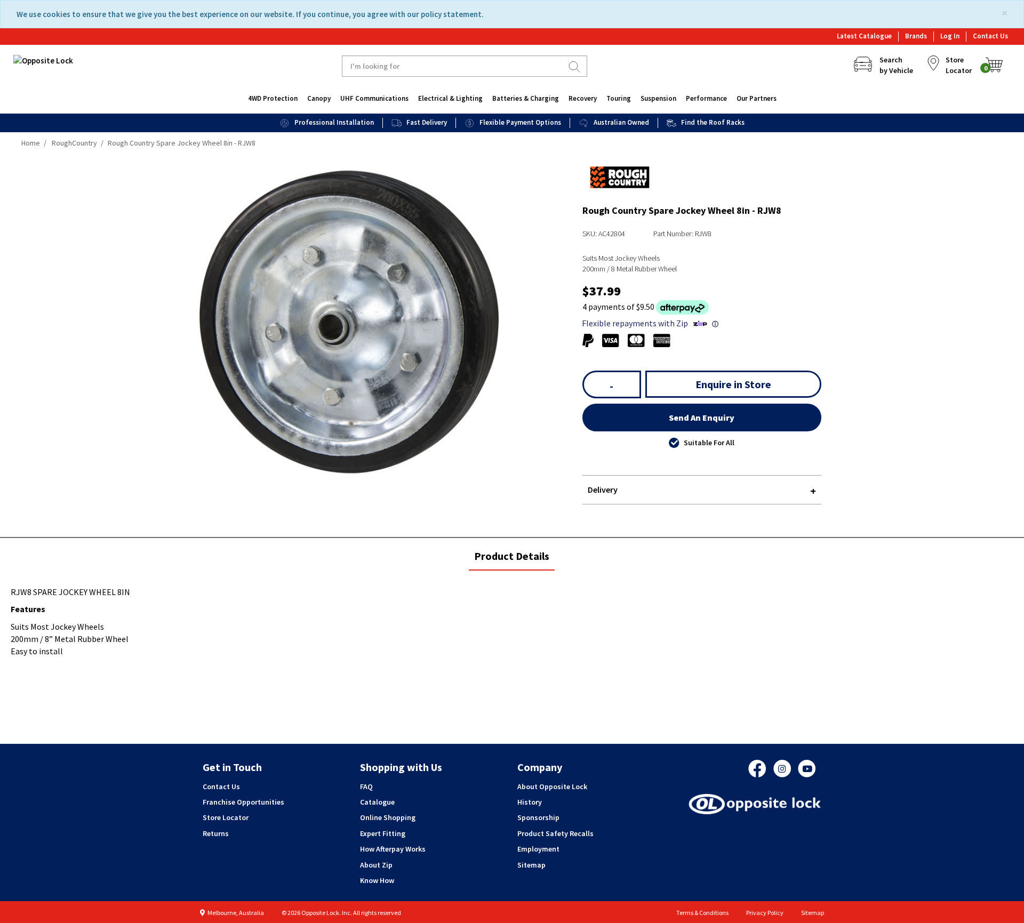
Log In (949, 36)
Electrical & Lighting (450, 98)
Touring (618, 98)
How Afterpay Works (393, 849)
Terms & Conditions (702, 913)
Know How (377, 880)
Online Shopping (387, 817)
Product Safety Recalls (555, 833)
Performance (706, 98)
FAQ (366, 786)
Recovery (583, 98)
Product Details (511, 560)
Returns (216, 833)
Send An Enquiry (701, 417)
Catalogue (377, 802)
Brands (916, 36)
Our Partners (757, 98)
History (529, 802)
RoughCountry (74, 143)
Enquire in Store (733, 384)
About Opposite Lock (552, 786)
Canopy (319, 98)
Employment (538, 849)
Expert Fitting (382, 833)
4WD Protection (273, 98)
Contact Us (990, 36)
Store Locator (226, 817)
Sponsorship (538, 817)
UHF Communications (374, 98)
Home (30, 143)
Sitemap (531, 865)
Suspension (658, 98)
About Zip (376, 865)
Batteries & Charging (525, 98)
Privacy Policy (764, 913)
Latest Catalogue (864, 36)
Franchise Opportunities (243, 802)
